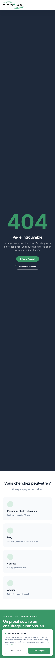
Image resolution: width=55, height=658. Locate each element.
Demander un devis (27, 267)
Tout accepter (39, 651)
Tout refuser (16, 651)
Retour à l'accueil (27, 259)
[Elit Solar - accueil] (13, 5)
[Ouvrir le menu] (49, 5)
